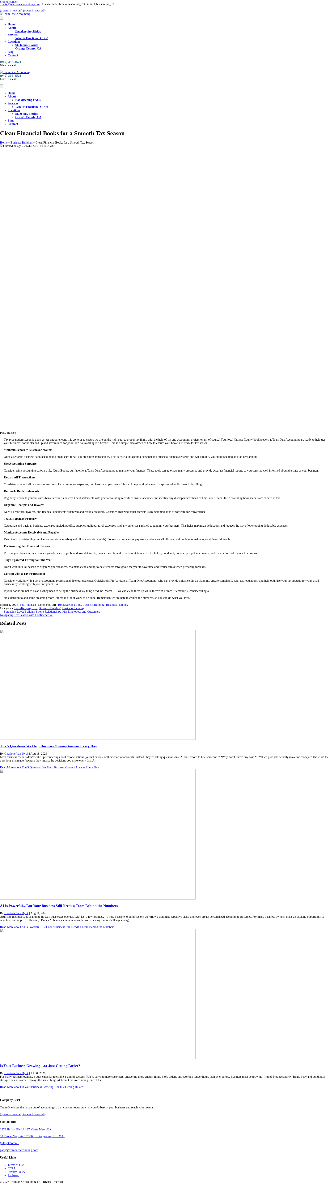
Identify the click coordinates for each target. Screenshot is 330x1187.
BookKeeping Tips (69, 604)
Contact (13, 55)
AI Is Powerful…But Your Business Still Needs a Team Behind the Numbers (59, 906)
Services (13, 34)
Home (11, 24)
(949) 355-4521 (10, 62)
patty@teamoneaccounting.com (20, 4)
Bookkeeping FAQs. (28, 31)
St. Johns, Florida (26, 45)
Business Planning (117, 604)
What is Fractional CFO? (31, 38)
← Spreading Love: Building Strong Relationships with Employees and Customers (50, 611)
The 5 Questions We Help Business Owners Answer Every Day (48, 746)
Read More (49, 767)
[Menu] (1, 18)
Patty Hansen (28, 604)
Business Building (21, 142)
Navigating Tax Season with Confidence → (26, 615)
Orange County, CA (28, 48)
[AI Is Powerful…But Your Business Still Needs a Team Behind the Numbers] (98, 898)
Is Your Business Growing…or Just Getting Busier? (40, 1066)
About (12, 27)
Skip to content (9, 1)
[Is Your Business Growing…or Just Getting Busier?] (98, 1058)
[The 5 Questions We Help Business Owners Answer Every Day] (98, 738)
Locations (14, 41)
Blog (11, 52)
